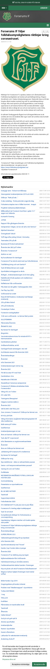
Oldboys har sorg (7, 458)
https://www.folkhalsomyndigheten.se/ (14, 167)
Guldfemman (5, 428)
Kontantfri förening (7, 216)
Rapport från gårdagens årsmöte (12, 223)
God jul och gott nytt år (9, 618)
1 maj (3, 594)
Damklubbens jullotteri (9, 342)
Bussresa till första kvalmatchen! (12, 244)
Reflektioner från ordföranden (11, 283)
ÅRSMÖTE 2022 (6, 326)
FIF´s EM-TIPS (5, 395)
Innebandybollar (6, 625)
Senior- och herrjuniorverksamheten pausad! (16, 465)
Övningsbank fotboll (8, 234)
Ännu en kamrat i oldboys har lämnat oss (15, 435)
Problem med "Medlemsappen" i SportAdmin (16, 588)
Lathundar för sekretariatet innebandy (14, 635)
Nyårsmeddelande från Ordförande (13, 558)
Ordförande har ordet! (8, 294)
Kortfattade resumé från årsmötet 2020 (14, 352)
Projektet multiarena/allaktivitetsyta (13, 208)
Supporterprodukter (8, 498)
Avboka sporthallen (8, 622)
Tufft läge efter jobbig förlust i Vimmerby (15, 237)
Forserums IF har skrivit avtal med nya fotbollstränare (19, 261)
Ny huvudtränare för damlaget (11, 258)
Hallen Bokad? (6, 615)
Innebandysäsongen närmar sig (12, 366)
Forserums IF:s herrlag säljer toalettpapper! (16, 508)
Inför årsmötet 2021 (8, 362)
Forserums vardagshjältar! (10, 313)
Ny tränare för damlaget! (9, 330)
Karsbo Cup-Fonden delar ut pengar (13, 548)
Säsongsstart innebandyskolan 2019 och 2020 (17, 194)
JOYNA (3, 220)
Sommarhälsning (7, 481)
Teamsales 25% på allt (8, 240)
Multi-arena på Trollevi (8, 424)
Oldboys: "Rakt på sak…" (9, 197)
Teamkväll (4, 495)
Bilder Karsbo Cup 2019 (9, 581)
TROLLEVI (4, 598)
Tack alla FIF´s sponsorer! (10, 438)
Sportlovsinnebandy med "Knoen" (13, 545)
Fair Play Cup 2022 (7, 290)
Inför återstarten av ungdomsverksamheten (16, 441)
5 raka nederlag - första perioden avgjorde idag (17, 201)
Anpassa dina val (8, 659)
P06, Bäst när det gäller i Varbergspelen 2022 (16, 287)
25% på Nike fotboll (8, 302)
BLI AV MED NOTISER (8, 491)
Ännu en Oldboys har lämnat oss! (12, 448)
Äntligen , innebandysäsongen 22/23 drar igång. (17, 275)
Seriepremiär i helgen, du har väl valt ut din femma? (18, 227)
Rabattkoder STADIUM (9, 379)
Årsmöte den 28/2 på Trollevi (11, 247)
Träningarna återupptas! (9, 398)
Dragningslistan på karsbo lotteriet (13, 584)
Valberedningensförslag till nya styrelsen (15, 538)
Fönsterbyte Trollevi (8, 309)
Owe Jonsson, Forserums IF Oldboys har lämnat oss (19, 412)
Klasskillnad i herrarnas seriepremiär (13, 383)
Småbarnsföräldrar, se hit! (10, 345)
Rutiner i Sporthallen (8, 629)
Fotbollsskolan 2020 (8, 501)
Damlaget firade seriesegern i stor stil (14, 349)
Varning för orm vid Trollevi (10, 469)
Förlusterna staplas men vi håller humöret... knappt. (18, 204)
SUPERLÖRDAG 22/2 (8, 534)
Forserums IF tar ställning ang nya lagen (15, 555)
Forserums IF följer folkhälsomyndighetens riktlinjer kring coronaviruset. (25, 35)
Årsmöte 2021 (6, 369)
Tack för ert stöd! (7, 512)
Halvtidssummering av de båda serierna (15, 562)
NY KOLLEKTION (6, 416)
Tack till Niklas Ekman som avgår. (12, 268)
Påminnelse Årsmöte (8, 323)
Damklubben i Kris (7, 376)
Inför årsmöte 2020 (7, 541)
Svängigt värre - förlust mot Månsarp (13, 191)
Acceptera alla (39, 664)
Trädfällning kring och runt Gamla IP (13, 264)
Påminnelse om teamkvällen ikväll (12, 605)
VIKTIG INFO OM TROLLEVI (10, 409)
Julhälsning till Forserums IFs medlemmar (15, 452)
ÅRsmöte (4, 611)
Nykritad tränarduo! (7, 230)
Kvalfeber (4, 601)
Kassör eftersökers (7, 632)
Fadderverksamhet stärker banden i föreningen (17, 565)
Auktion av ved (6, 254)
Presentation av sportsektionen (12, 484)
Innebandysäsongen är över (10, 431)
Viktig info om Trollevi (8, 392)
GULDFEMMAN (6, 319)
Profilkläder (5, 472)
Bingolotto (4, 333)
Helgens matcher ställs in (10, 402)
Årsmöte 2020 (6, 551)
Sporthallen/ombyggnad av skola (12, 271)
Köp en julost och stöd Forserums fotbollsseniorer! (19, 569)
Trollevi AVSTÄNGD (7, 591)
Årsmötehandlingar (7, 356)
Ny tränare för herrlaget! (9, 455)
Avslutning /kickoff (7, 639)
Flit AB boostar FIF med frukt (11, 373)
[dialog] (25, 655)
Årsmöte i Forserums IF (9, 251)
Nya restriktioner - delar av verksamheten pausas (18, 462)
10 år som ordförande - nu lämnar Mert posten (17, 316)
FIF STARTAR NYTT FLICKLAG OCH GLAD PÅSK (17, 505)
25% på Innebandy (7, 306)
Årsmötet (4, 359)
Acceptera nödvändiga (20, 664)
